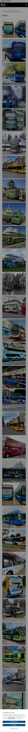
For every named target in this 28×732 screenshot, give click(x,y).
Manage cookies (14, 728)
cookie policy (18, 718)
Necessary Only (14, 721)
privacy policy (11, 718)
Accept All (14, 725)
